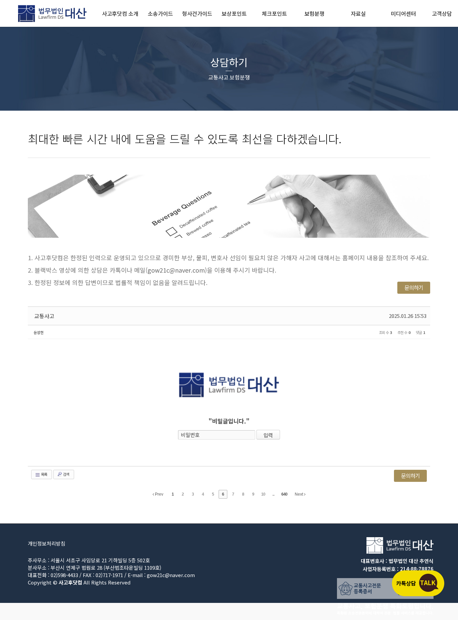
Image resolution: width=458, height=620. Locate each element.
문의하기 (413, 287)
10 (263, 494)
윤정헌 (39, 332)
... (273, 494)
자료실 (358, 13)
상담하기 (229, 62)
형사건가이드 (197, 13)
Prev (158, 494)
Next (299, 494)
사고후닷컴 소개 (120, 13)
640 (284, 494)
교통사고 (44, 316)
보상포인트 (234, 13)
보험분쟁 (314, 13)
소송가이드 (160, 13)
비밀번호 (190, 434)
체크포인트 (274, 13)
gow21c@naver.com (176, 270)
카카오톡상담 (418, 583)
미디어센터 (403, 13)
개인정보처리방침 (46, 543)
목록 (43, 474)
